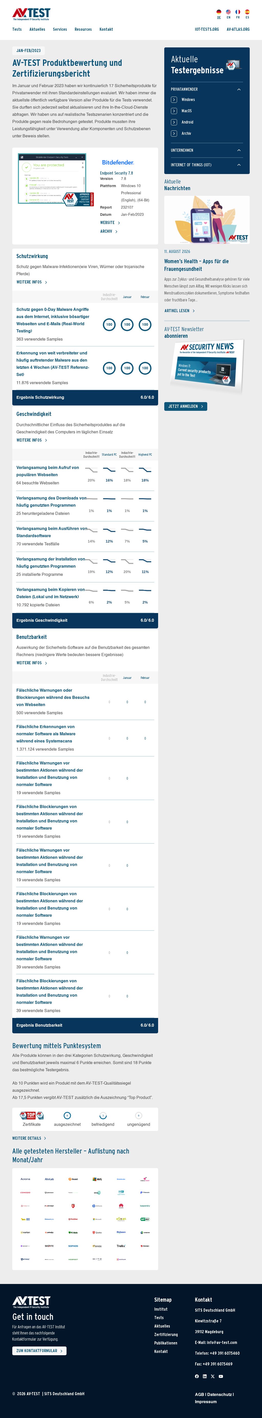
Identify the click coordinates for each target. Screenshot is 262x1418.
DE (219, 17)
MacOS (187, 110)
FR (238, 17)
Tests (17, 29)
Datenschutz (219, 1395)
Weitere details (26, 1138)
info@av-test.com (222, 1342)
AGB (199, 1395)
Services (60, 29)
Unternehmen (182, 150)
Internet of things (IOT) (191, 164)
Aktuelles (37, 29)
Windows (188, 99)
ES (247, 17)
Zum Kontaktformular (36, 1350)
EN (228, 17)
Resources (83, 29)
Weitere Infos (29, 282)
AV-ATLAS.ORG (238, 29)
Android (187, 122)
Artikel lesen (177, 310)
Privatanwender (184, 89)
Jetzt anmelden (183, 406)
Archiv (106, 231)
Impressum (206, 1402)
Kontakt (106, 29)
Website (107, 222)
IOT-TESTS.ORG (207, 29)
